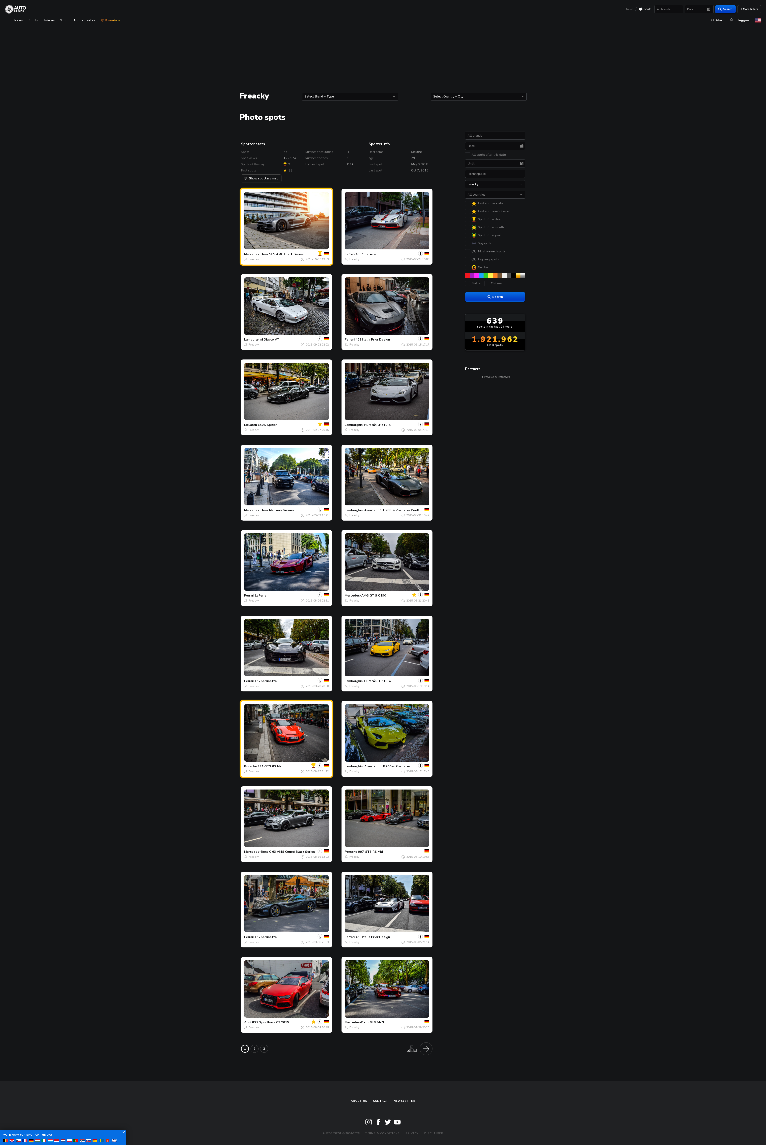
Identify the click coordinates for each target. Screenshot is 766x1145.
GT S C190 (377, 595)
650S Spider (267, 425)
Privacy (412, 1133)
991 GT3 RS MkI (270, 766)
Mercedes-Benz (256, 254)
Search (727, 9)
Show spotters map (263, 178)
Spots (647, 9)
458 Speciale (365, 254)
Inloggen (742, 20)
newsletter (404, 1101)
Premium (112, 20)
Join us (49, 20)
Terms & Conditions (382, 1133)
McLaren (250, 425)
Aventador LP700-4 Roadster (387, 766)
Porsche (250, 766)
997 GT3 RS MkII (371, 852)
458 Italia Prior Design (372, 339)
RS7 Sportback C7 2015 (270, 1022)
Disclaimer (433, 1133)
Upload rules (84, 20)
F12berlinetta (266, 681)
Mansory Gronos (281, 510)
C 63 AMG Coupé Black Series (292, 852)
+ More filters (749, 9)
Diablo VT (271, 339)
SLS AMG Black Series (286, 254)
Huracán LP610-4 (377, 425)
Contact (380, 1101)
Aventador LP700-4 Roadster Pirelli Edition (398, 510)
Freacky (254, 259)
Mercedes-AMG (357, 595)
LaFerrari (261, 595)
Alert (720, 20)
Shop (64, 20)
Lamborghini (253, 339)
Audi (247, 1022)
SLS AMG (377, 1022)
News (630, 9)
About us (359, 1101)
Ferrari (350, 254)
